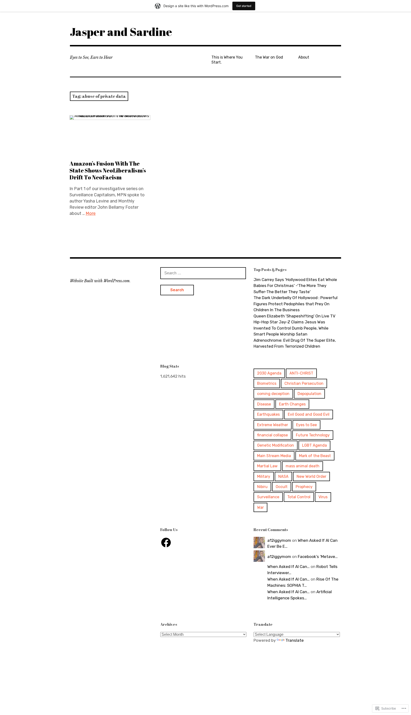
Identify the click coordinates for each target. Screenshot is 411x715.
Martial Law (267, 466)
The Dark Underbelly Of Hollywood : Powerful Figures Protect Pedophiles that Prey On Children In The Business (296, 303)
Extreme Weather (272, 425)
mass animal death (302, 466)
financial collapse (272, 435)
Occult (282, 486)
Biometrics (266, 383)
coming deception (273, 393)
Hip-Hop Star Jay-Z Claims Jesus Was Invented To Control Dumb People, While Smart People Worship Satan (291, 328)
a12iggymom (279, 540)
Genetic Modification (275, 445)
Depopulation (309, 393)
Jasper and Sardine (121, 31)
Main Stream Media (274, 456)
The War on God (269, 57)
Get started (243, 6)
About (303, 57)
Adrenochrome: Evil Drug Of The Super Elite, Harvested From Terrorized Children (295, 343)
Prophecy (304, 486)
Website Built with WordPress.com (100, 280)
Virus (323, 497)
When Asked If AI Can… (288, 566)
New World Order (311, 476)
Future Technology (313, 435)
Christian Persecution (303, 383)
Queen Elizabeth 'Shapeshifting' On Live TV (294, 316)
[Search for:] (203, 273)
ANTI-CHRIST (301, 373)
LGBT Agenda (314, 445)
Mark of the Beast (315, 456)
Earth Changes (292, 404)
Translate (294, 640)
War (260, 507)
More (91, 213)
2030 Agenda (269, 373)
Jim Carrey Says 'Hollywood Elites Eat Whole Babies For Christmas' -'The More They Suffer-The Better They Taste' (295, 285)
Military (263, 476)
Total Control (298, 497)
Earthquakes (268, 414)
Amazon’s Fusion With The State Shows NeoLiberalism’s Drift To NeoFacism (107, 170)
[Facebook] (166, 542)
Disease (264, 404)
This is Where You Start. (227, 59)
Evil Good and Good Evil (308, 414)
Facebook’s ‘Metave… (318, 556)
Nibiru (262, 486)
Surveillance (268, 497)
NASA (283, 476)
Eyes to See (306, 425)
